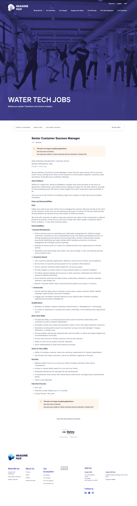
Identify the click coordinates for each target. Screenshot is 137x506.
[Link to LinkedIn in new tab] (86, 492)
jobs (37, 127)
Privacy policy (64, 437)
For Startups (92, 10)
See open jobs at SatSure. (45, 151)
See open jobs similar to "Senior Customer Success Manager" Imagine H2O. (62, 154)
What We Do (38, 10)
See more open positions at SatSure (68, 418)
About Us (112, 3)
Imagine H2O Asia (13, 479)
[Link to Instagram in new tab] (93, 492)
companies (23, 127)
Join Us (64, 468)
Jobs (125, 3)
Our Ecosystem (48, 470)
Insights (119, 3)
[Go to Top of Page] (18, 459)
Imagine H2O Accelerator (11, 473)
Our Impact (63, 10)
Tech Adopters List (48, 483)
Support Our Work (77, 10)
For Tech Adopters (107, 10)
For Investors (122, 10)
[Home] (18, 7)
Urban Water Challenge (14, 476)
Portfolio (28, 472)
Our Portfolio (50, 10)
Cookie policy (73, 437)
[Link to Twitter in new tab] (89, 492)
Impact (27, 475)
